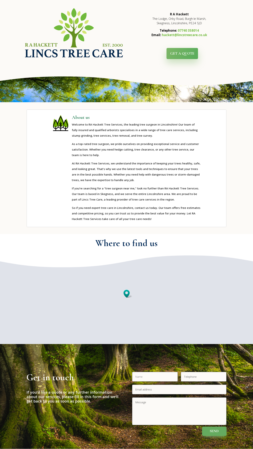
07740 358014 (188, 30)
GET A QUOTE (182, 53)
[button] (128, 294)
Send (214, 431)
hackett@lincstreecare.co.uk (184, 35)
